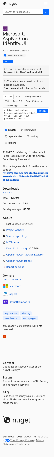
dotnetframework (19, 302)
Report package (15, 267)
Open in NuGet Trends (19, 260)
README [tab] (11, 129)
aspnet (13, 294)
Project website (15, 230)
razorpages (29, 318)
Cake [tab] (25, 105)
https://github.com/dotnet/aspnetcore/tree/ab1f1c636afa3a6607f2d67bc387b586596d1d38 (25, 176)
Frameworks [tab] (29, 129)
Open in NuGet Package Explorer (25, 254)
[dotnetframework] (5, 302)
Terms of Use (40, 436)
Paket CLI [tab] (17, 101)
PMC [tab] (18, 96)
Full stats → (8, 192)
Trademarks (23, 444)
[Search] (46, 12)
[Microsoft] (5, 286)
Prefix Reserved (15, 55)
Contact (8, 363)
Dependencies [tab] (14, 136)
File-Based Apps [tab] (11, 105)
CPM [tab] (6, 101)
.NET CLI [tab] (8, 96)
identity (26, 313)
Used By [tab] (33, 136)
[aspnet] (5, 294)
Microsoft (15, 286)
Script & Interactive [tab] (34, 101)
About (27, 436)
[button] (42, 111)
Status (7, 377)
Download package (17, 248)
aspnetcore (10, 313)
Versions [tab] (11, 142)
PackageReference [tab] (33, 96)
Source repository (16, 236)
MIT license (12, 242)
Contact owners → (12, 279)
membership (11, 318)
